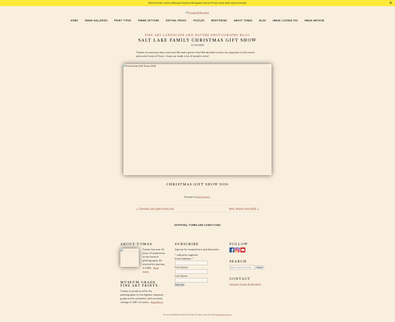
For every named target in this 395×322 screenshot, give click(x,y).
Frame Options (148, 20)
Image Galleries (96, 20)
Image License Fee (285, 20)
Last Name (181, 275)
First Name (181, 267)
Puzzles (199, 20)
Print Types (122, 20)
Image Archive (314, 20)
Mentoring (219, 20)
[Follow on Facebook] (231, 250)
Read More (157, 302)
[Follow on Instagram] (237, 250)
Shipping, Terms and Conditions (197, 224)
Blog (262, 20)
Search (259, 267)
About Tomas (243, 20)
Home (74, 20)
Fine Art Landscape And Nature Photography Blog (197, 35)
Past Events (203, 196)
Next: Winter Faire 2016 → (244, 208)
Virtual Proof (176, 20)
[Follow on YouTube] (242, 250)
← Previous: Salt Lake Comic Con (155, 208)
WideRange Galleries (223, 315)
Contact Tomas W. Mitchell (245, 284)
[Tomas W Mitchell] (197, 12)
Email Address (184, 258)
